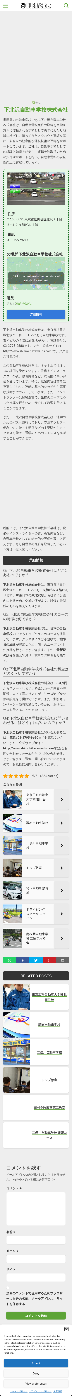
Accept (36, 1363)
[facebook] (22, 960)
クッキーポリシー (19, 1391)
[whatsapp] (9, 960)
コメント (14, 1188)
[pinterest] (49, 960)
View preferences (36, 1383)
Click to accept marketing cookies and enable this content (36, 278)
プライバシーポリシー (40, 1391)
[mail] (62, 960)
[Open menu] (5, 5)
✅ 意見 (36, 102)
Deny (36, 1373)
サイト (11, 1269)
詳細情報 (36, 314)
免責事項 (57, 1391)
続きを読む (23, 303)
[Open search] (66, 5)
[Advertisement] (36, 52)
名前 (11, 1232)
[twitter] (35, 960)
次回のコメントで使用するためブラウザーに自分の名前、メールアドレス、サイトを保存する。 (34, 1298)
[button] (66, 1329)
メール (12, 1251)
